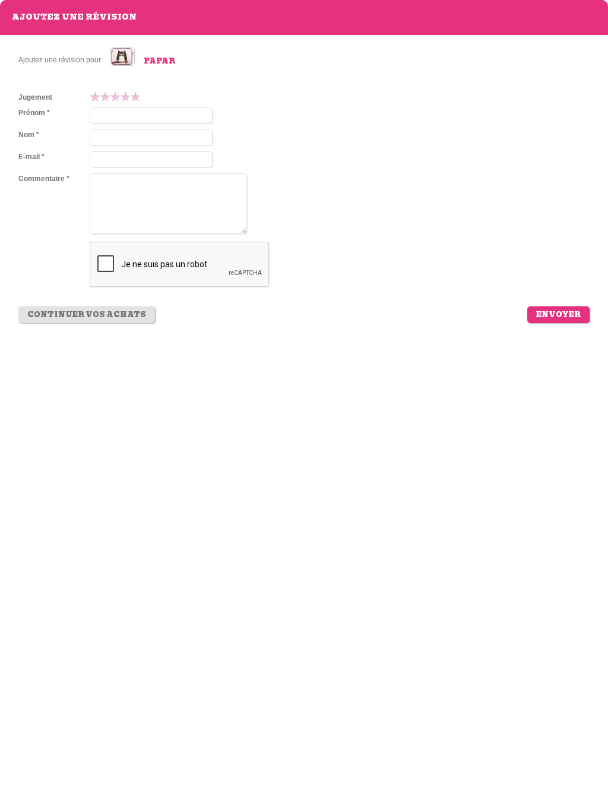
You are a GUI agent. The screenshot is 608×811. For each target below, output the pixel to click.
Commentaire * (43, 179)
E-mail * (31, 157)
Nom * (28, 135)
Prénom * (34, 113)
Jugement (35, 97)
